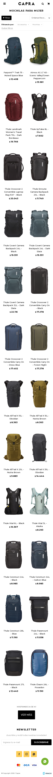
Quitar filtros (7, 28)
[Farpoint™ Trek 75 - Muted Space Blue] (13, 50)
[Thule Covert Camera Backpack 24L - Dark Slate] (39, 223)
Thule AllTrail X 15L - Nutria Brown (39, 417)
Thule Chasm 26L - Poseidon (39, 686)
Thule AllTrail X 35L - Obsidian (39, 471)
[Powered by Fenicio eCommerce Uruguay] (47, 773)
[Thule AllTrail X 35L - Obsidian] (39, 447)
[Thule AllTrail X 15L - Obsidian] (13, 393)
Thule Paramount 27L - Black (13, 686)
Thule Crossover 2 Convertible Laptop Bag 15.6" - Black (13, 192)
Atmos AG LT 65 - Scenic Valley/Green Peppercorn (39, 75)
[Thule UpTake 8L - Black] (39, 107)
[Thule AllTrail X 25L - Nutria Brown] (13, 447)
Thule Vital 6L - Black (13, 523)
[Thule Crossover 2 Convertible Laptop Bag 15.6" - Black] (13, 166)
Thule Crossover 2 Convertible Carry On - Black (39, 305)
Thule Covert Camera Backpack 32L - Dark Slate (13, 305)
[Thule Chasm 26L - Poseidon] (39, 662)
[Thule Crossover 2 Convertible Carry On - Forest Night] (39, 337)
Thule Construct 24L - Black (14, 578)
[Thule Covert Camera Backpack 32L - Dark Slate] (13, 280)
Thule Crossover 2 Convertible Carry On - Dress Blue (14, 362)
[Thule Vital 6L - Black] (13, 501)
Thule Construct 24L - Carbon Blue (39, 578)
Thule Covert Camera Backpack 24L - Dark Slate (39, 248)
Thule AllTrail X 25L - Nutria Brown (14, 471)
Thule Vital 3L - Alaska (39, 524)
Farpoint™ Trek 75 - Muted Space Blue (14, 74)
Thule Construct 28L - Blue (14, 632)
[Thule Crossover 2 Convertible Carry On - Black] (39, 280)
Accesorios (22, 25)
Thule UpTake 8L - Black (39, 130)
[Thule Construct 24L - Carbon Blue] (39, 555)
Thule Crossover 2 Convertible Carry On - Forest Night (39, 362)
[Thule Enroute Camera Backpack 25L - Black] (39, 166)
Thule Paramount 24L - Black (39, 632)
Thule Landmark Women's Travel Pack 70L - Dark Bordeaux (14, 133)
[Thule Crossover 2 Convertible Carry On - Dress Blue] (13, 337)
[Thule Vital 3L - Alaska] (39, 501)
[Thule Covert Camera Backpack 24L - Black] (13, 223)
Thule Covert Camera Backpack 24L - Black (13, 248)
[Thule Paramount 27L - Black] (13, 662)
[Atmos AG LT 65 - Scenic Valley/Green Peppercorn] (39, 50)
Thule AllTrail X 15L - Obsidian (13, 417)
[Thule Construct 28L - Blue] (13, 608)
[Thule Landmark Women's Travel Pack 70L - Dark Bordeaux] (13, 107)
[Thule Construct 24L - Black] (13, 555)
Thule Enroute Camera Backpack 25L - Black (39, 192)
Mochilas (36, 25)
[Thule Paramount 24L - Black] (39, 608)
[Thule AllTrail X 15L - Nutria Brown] (39, 393)
